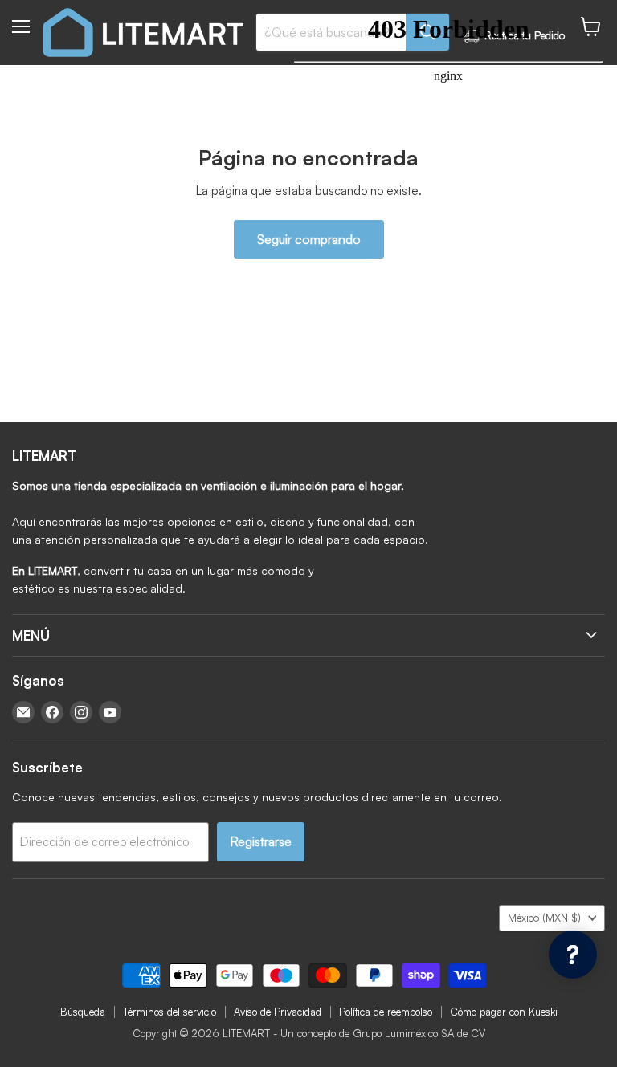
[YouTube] (110, 712)
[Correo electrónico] (23, 712)
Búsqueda (82, 1011)
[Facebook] (52, 712)
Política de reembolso (385, 1011)
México (544, 917)
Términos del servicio (169, 1011)
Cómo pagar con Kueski (504, 1011)
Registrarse (261, 841)
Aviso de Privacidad (277, 1011)
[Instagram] (81, 712)
